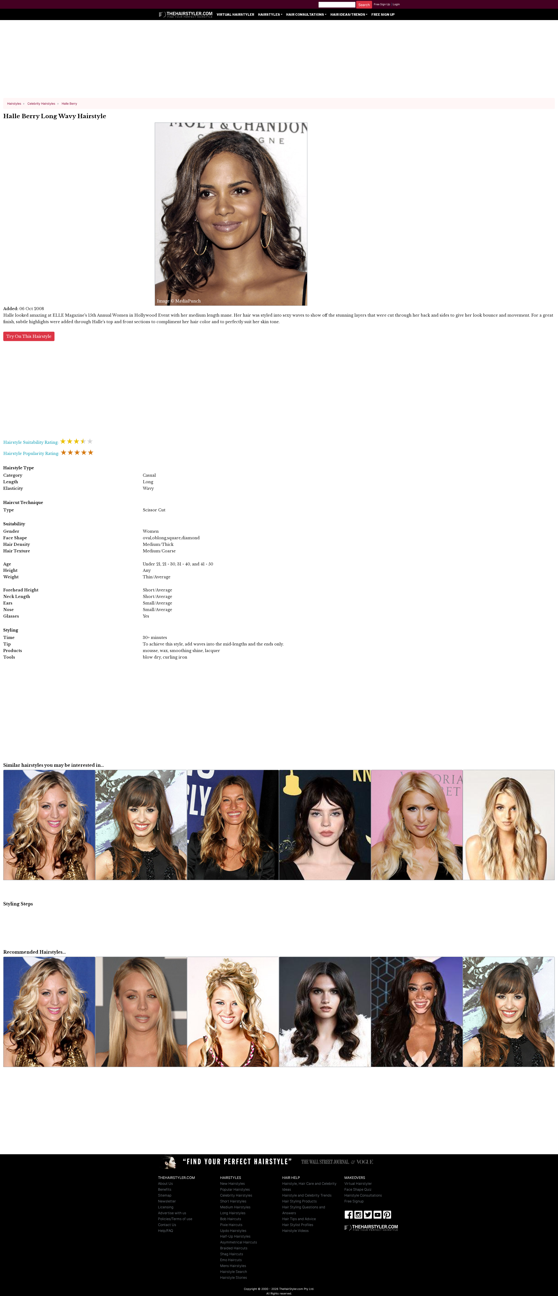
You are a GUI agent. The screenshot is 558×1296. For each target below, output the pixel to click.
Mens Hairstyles (233, 1266)
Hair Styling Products (299, 1201)
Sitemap (165, 1195)
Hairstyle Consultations (363, 1195)
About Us (165, 1184)
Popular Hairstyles (235, 1189)
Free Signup (354, 1201)
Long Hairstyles (232, 1213)
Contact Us (167, 1225)
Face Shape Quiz (357, 1189)
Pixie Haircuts (231, 1225)
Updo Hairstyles (233, 1231)
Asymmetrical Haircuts (238, 1242)
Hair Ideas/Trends (347, 15)
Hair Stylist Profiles (297, 1225)
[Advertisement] (279, 61)
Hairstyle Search (233, 1272)
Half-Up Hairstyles (235, 1236)
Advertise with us (172, 1213)
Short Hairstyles (233, 1201)
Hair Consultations (305, 15)
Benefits (164, 1189)
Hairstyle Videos (295, 1231)
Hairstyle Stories (233, 1278)
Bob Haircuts (230, 1219)
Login (396, 4)
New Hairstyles (232, 1184)
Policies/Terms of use (175, 1219)
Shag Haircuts (231, 1254)
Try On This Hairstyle (28, 336)
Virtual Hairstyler (235, 15)
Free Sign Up (382, 4)
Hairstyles (269, 15)
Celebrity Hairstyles (236, 1195)
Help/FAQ (165, 1231)
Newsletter (167, 1201)
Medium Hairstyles (235, 1207)
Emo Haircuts (231, 1260)
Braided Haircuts (233, 1248)
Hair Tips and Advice (299, 1219)
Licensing (166, 1207)
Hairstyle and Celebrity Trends (307, 1195)
